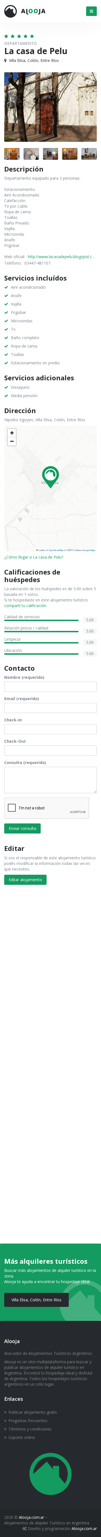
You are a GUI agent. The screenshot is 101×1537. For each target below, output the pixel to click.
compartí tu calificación (25, 605)
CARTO (70, 550)
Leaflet (41, 550)
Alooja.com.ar (31, 1517)
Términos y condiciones (30, 1429)
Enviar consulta (22, 828)
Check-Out (15, 741)
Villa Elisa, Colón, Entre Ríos (36, 1299)
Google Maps (89, 550)
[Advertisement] (50, 946)
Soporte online (21, 1437)
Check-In (13, 720)
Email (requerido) (21, 698)
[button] (50, 477)
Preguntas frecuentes (27, 1420)
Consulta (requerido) (25, 762)
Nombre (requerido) (24, 677)
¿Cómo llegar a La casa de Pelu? (33, 557)
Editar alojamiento (25, 879)
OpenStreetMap (56, 550)
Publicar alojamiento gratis (32, 1412)
